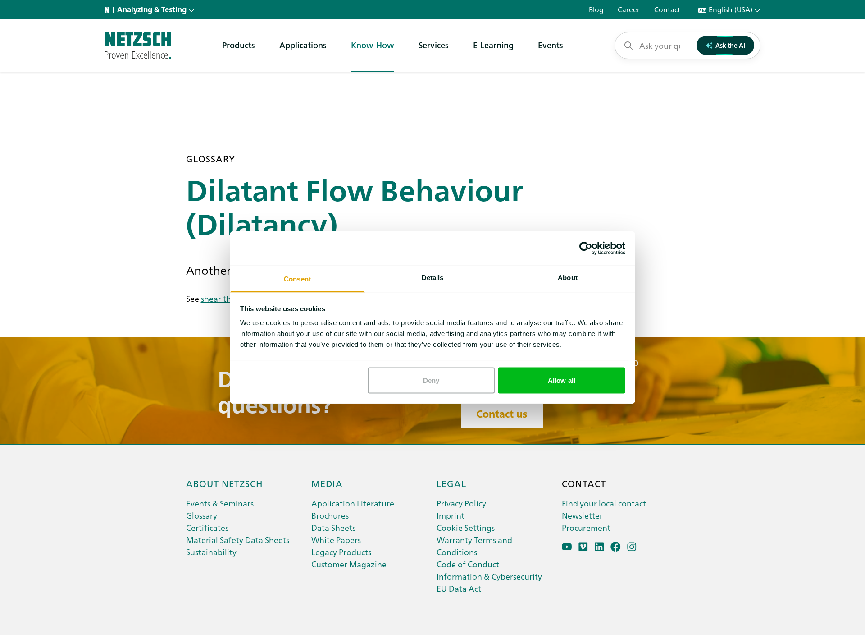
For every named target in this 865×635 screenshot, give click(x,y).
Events (550, 45)
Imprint (450, 515)
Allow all (561, 380)
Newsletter (582, 515)
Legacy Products (341, 551)
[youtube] (567, 547)
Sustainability (211, 551)
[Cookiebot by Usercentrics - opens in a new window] (585, 248)
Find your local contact (604, 503)
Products (238, 45)
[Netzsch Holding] (109, 10)
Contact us (501, 414)
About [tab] (568, 277)
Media (327, 483)
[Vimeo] (583, 547)
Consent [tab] (297, 279)
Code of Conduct (468, 564)
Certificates (207, 527)
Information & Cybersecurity (489, 576)
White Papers (336, 539)
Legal (451, 483)
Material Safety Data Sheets (237, 539)
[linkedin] (599, 547)
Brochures (330, 515)
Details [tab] (433, 277)
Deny (431, 380)
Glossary (201, 515)
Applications (303, 45)
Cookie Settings (466, 527)
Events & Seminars (220, 503)
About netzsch (224, 483)
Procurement (586, 527)
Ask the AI (730, 45)
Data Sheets (333, 527)
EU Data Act (459, 588)
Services (434, 45)
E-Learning (493, 45)
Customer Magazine (349, 564)
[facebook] (615, 547)
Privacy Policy (461, 503)
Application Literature (352, 503)
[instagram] (632, 547)
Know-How (372, 45)
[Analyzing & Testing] (138, 46)
